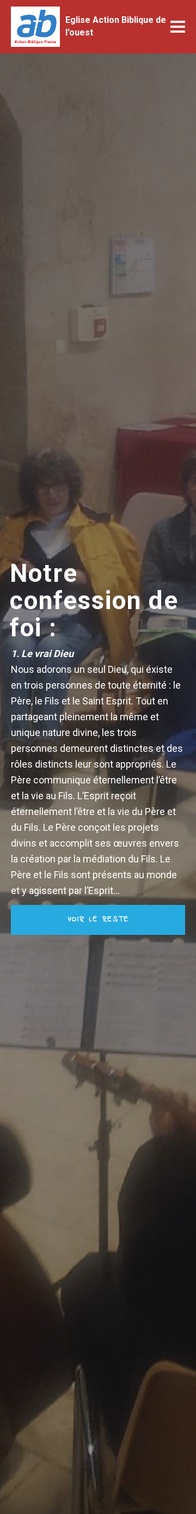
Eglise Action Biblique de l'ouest (115, 26)
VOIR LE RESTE (98, 919)
